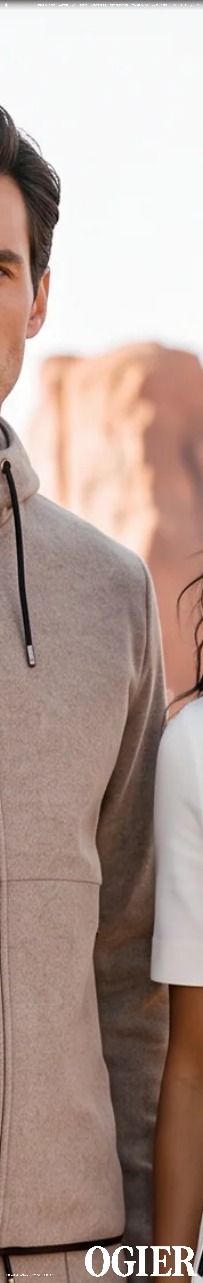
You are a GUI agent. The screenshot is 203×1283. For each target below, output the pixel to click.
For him (48, 1274)
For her (36, 1274)
